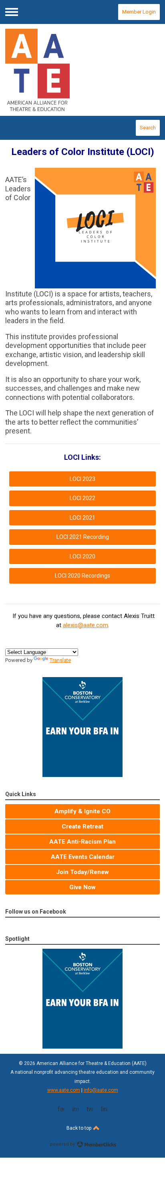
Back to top (79, 1128)
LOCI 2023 (82, 479)
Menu (11, 12)
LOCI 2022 (82, 498)
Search (148, 128)
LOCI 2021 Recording (82, 537)
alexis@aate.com (85, 625)
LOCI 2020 (82, 556)
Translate (60, 660)
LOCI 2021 (82, 518)
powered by (63, 1144)
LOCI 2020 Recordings (82, 575)
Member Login (139, 12)
